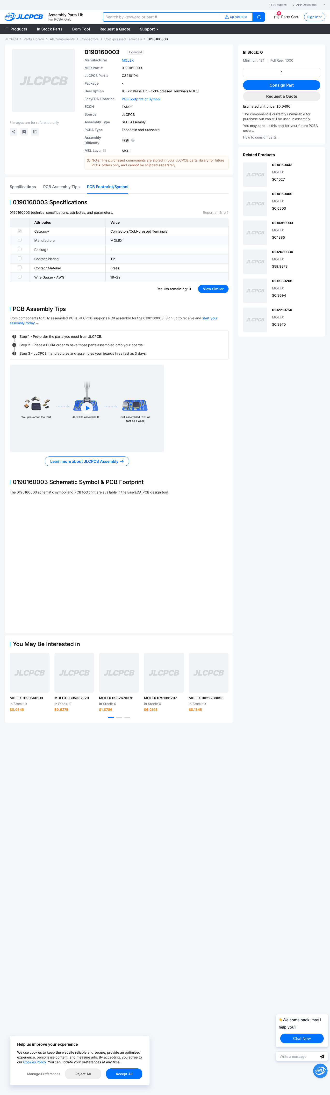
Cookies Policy (34, 1062)
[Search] (259, 17)
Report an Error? (216, 212)
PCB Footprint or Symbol (141, 99)
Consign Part (282, 85)
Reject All (83, 1074)
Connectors (89, 39)
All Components (62, 39)
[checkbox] (20, 231)
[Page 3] (127, 717)
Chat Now (302, 1038)
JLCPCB (11, 39)
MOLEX (128, 60)
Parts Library (34, 39)
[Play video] (87, 408)
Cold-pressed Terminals (123, 39)
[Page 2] (119, 717)
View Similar (213, 289)
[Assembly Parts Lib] (24, 17)
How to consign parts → (262, 137)
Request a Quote (281, 96)
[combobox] (161, 17)
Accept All (124, 1074)
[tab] (23, 186)
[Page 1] (111, 717)
